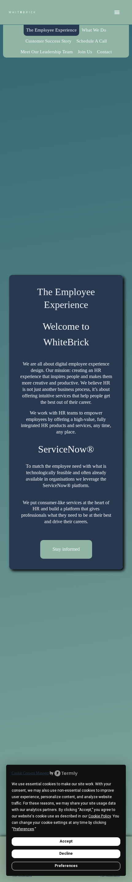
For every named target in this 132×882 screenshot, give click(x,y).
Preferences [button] (23, 829)
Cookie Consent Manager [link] (30, 773)
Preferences (66, 866)
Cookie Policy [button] (99, 816)
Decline (66, 853)
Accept (66, 841)
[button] (117, 12)
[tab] (51, 30)
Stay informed (66, 549)
